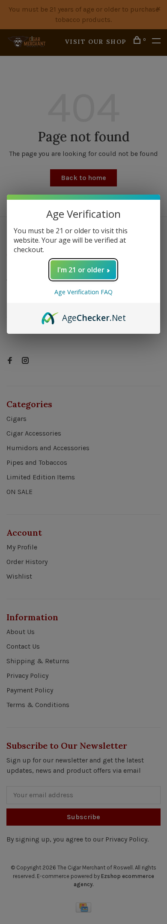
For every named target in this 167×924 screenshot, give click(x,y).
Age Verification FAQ (83, 292)
